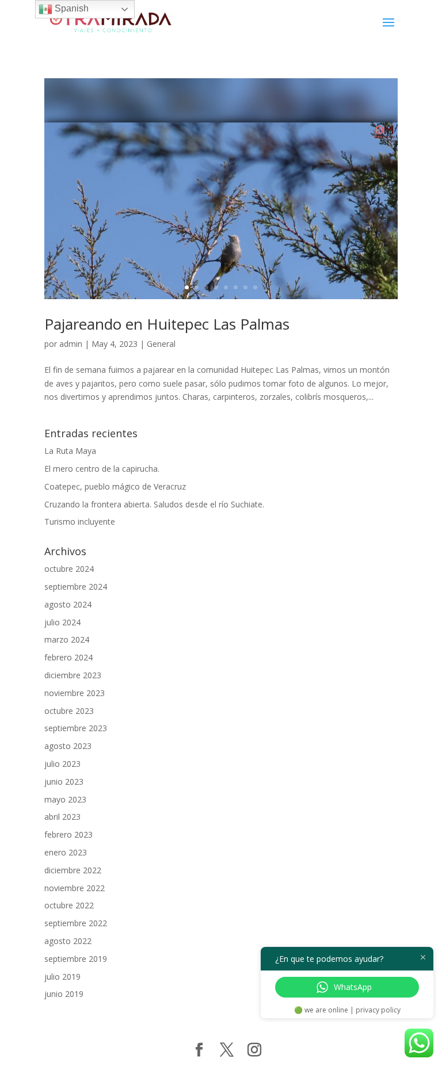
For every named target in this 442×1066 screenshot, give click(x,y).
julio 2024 (62, 622)
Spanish (70, 8)
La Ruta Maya (70, 450)
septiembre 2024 (75, 586)
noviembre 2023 (74, 692)
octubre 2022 (69, 905)
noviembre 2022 (74, 887)
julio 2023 (62, 763)
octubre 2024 (69, 568)
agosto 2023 (68, 745)
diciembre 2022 (72, 870)
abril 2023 (62, 816)
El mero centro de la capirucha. (101, 468)
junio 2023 (63, 781)
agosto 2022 (68, 940)
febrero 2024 (68, 657)
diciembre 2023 (72, 675)
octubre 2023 (69, 710)
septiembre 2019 (75, 958)
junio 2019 (63, 993)
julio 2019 (62, 976)
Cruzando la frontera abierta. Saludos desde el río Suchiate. (154, 504)
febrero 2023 (68, 834)
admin (70, 343)
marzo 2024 (66, 639)
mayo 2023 (65, 799)
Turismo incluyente (79, 521)
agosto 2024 (68, 604)
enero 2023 (65, 852)
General (161, 343)
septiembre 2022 (75, 923)
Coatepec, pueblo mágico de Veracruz (115, 486)
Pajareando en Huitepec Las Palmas (166, 324)
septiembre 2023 (75, 728)
